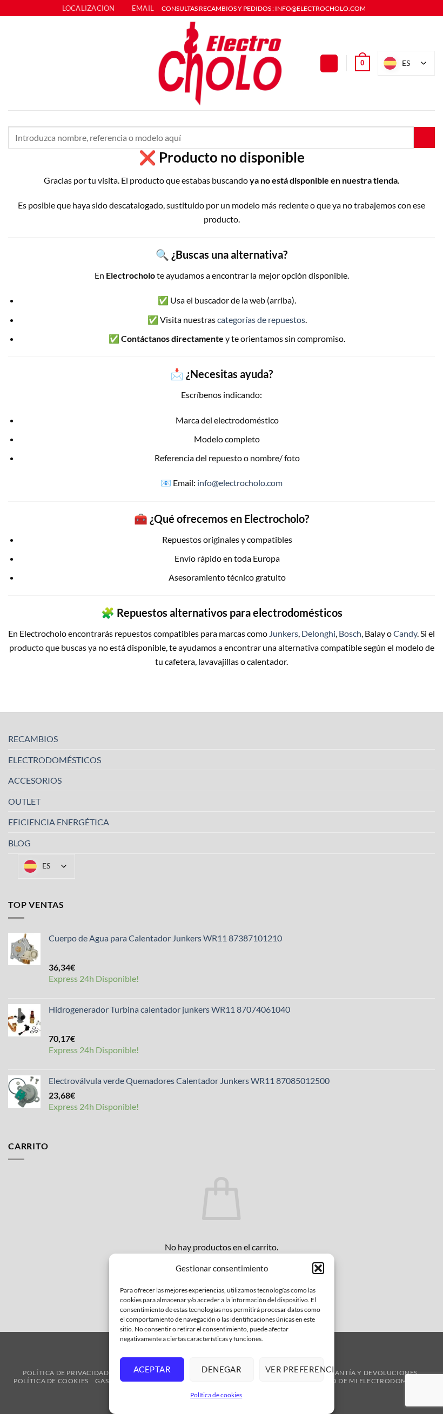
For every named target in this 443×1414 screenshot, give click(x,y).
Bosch (350, 633)
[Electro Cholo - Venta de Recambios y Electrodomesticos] (221, 63)
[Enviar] (424, 137)
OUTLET (24, 801)
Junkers (283, 633)
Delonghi (318, 633)
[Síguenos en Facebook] (375, 8)
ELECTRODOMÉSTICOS (54, 760)
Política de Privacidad (66, 1373)
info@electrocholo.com (240, 482)
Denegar (221, 1369)
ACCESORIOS (35, 780)
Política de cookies (216, 1395)
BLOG (19, 843)
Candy (405, 633)
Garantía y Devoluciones (369, 1373)
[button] (317, 1268)
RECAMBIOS (33, 738)
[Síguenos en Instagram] (385, 8)
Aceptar (152, 1369)
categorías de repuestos (261, 319)
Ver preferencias (294, 1369)
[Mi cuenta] (329, 63)
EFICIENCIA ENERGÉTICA (58, 822)
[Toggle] (428, 738)
